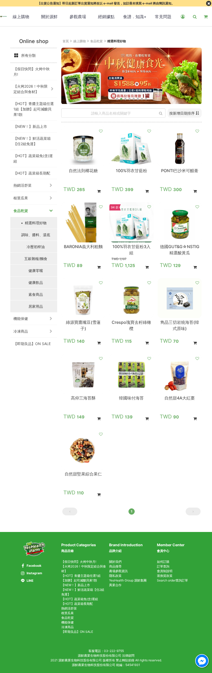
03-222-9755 (114, 651)
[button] (117, 99)
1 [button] (131, 511)
